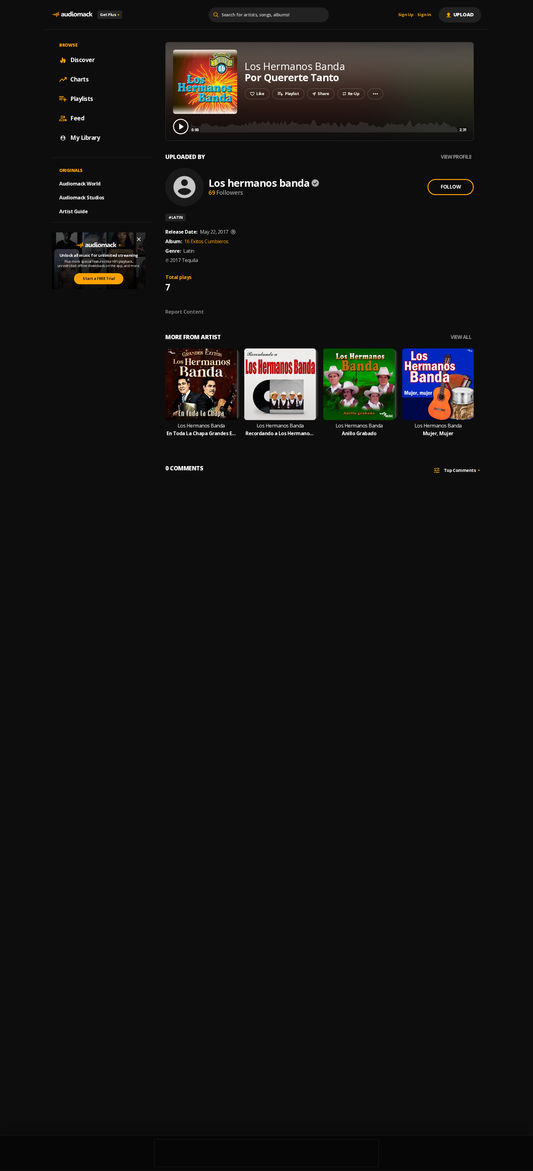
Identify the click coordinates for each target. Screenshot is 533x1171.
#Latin (175, 217)
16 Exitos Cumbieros (206, 241)
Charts (79, 79)
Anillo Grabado (359, 433)
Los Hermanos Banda (201, 426)
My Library (85, 138)
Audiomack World (80, 183)
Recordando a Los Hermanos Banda (280, 433)
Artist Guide (73, 211)
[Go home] (72, 14)
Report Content (184, 311)
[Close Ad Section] (139, 239)
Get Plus (110, 14)
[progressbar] (329, 126)
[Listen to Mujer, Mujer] (438, 384)
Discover (82, 60)
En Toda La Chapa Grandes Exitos (201, 433)
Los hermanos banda (259, 183)
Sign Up (406, 14)
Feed (77, 118)
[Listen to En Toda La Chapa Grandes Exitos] (201, 384)
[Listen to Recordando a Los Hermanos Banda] (280, 384)
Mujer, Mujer (438, 433)
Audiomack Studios (81, 197)
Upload (463, 14)
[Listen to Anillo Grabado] (359, 384)
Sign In (424, 14)
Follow (451, 186)
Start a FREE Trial (99, 278)
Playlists (81, 99)
